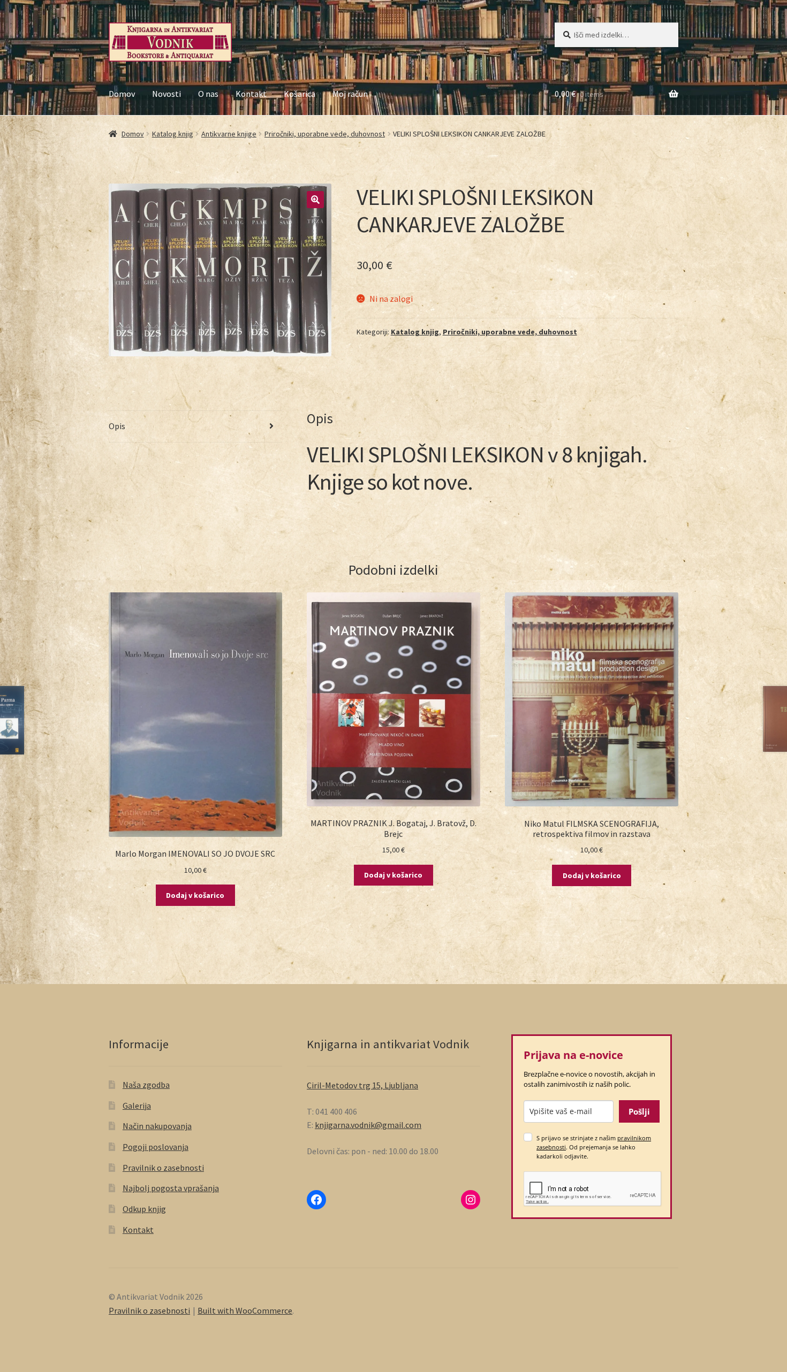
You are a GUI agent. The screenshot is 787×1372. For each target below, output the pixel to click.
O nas (208, 93)
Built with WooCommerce (245, 1310)
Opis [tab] (117, 426)
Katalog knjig (172, 134)
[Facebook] (316, 1199)
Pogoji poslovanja (155, 1146)
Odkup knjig (144, 1208)
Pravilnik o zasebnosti (163, 1167)
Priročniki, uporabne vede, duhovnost (324, 134)
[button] (315, 199)
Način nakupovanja (157, 1126)
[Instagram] (470, 1199)
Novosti (166, 93)
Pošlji (639, 1111)
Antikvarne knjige (228, 134)
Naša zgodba (146, 1084)
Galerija (137, 1105)
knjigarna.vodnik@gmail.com (368, 1124)
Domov (122, 93)
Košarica (299, 93)
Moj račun (350, 93)
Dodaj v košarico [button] (195, 895)
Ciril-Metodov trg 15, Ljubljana (362, 1085)
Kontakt (251, 93)
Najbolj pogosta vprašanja (171, 1188)
